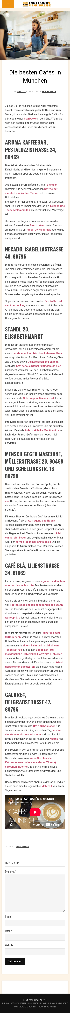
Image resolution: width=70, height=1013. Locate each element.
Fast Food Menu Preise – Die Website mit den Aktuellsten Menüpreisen (36, 4)
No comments (49, 91)
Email (8, 931)
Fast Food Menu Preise (35, 1000)
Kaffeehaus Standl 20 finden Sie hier (38, 366)
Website (9, 945)
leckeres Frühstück (39, 229)
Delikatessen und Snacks (43, 361)
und (7, 501)
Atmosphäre (12, 617)
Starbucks (30, 118)
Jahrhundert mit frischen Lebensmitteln (37, 353)
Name (8, 916)
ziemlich (52, 184)
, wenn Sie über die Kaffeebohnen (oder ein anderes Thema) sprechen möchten (30, 762)
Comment (10, 871)
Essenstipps (22, 846)
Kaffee (54, 738)
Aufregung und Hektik (41, 520)
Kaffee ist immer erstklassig (33, 541)
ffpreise (21, 91)
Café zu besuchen (44, 726)
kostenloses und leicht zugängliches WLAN (36, 604)
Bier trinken (37, 225)
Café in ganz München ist (38, 398)
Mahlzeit (47, 786)
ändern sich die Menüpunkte (41, 430)
